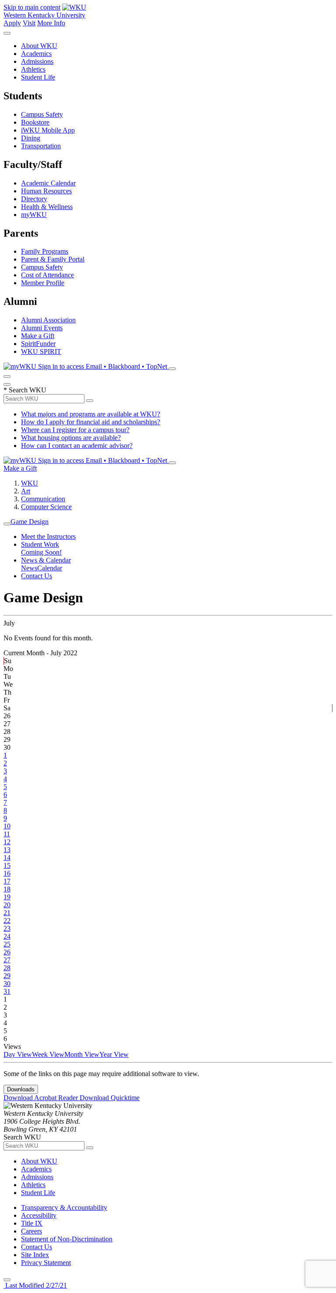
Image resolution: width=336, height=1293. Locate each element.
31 (7, 991)
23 (7, 928)
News (29, 568)
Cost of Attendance (47, 275)
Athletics (33, 69)
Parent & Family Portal (52, 259)
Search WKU (25, 390)
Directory (34, 199)
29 (7, 975)
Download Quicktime (110, 1097)
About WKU (39, 45)
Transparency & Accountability (64, 1207)
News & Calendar (46, 560)
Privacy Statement (46, 1262)
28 (7, 967)
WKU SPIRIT (41, 351)
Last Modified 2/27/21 (35, 1285)
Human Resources (46, 191)
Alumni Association (48, 320)
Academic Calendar (48, 183)
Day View (18, 1054)
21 (7, 912)
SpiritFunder (38, 343)
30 (7, 983)
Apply (12, 23)
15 (7, 865)
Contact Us (36, 576)
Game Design (29, 521)
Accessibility (38, 1215)
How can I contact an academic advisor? (77, 445)
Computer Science (46, 506)
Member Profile (42, 283)
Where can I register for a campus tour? (75, 429)
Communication (43, 499)
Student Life (38, 77)
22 (7, 920)
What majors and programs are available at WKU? (90, 414)
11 (7, 834)
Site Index (35, 1254)
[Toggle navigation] (7, 524)
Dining (30, 138)
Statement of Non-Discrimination (66, 1239)
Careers (31, 1231)
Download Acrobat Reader (42, 1097)
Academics (36, 53)
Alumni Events (42, 328)
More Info (51, 23)
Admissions (37, 61)
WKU (29, 483)
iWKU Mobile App (48, 130)
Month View (81, 1054)
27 (7, 960)
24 (7, 936)
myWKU (34, 214)
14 (7, 857)
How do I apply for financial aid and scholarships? (90, 422)
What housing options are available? (71, 437)
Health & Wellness (47, 206)
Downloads (21, 1089)
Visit (29, 23)
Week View (48, 1054)
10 (7, 826)
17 (7, 881)
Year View (114, 1054)
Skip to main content (32, 7)
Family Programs (44, 251)
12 (7, 842)
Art (25, 491)
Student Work (40, 544)
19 (7, 897)
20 (7, 905)
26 (7, 952)
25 (7, 944)
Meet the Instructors (48, 536)
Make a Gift (37, 335)
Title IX (31, 1223)
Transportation (41, 146)
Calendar (49, 568)
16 (7, 873)
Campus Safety (42, 114)
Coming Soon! (41, 552)
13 (7, 849)
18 (7, 889)
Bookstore (35, 122)
